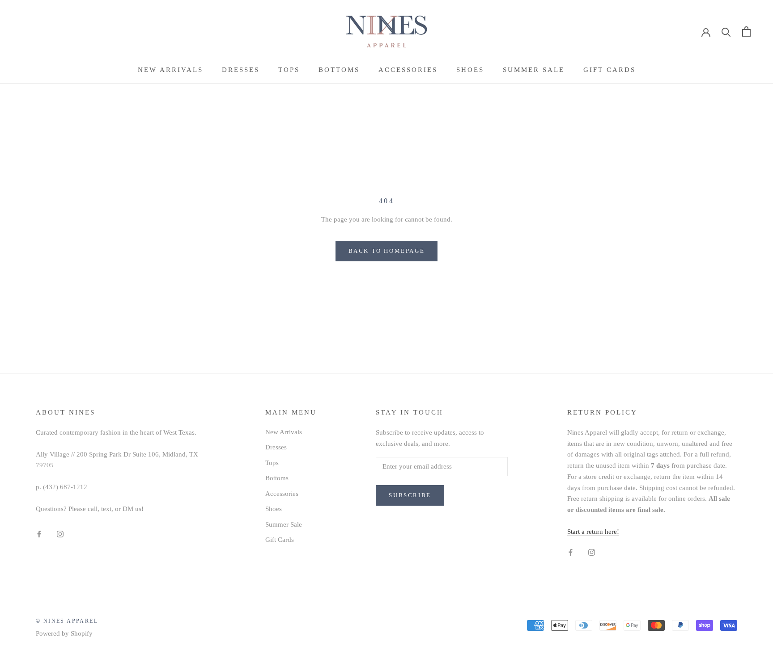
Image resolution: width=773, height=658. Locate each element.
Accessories (407, 69)
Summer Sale (534, 69)
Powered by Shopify (64, 633)
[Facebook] (39, 533)
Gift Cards (609, 69)
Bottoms (339, 69)
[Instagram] (60, 533)
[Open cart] (746, 31)
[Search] (726, 31)
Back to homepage (386, 250)
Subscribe (410, 495)
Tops (289, 69)
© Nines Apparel (67, 621)
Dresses (240, 69)
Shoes (470, 69)
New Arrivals (170, 69)
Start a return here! (593, 531)
